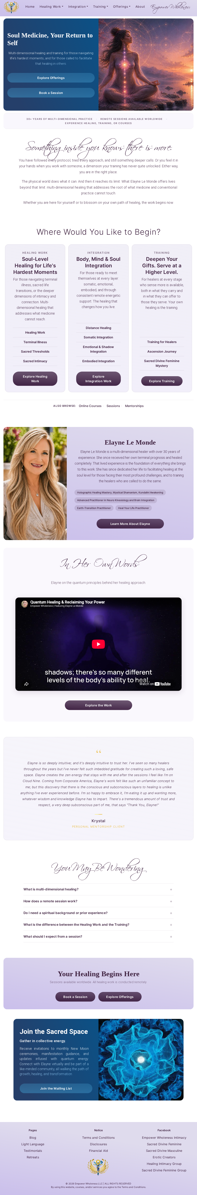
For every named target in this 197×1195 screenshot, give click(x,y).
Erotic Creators (164, 1157)
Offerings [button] (120, 6)
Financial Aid (98, 1151)
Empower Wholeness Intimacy (164, 1137)
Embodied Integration (98, 361)
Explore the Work (98, 705)
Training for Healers (162, 342)
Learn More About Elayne (130, 524)
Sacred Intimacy (35, 361)
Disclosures (98, 1144)
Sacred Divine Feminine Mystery (161, 363)
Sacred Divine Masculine (164, 1151)
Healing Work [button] (50, 6)
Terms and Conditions (98, 1137)
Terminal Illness (35, 342)
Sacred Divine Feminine (164, 1144)
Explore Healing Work (35, 379)
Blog (32, 1137)
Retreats (33, 1157)
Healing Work (35, 332)
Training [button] (99, 6)
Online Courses (90, 406)
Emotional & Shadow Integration (98, 349)
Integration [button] (77, 6)
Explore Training (162, 381)
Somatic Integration (98, 337)
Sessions (113, 406)
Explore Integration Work (98, 379)
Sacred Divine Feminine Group (164, 1170)
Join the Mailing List (56, 1088)
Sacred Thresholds (35, 351)
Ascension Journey (161, 351)
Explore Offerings (51, 78)
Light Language (32, 1144)
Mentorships (134, 406)
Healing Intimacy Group (164, 1164)
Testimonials (33, 1151)
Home (30, 6)
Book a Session (51, 93)
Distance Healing (98, 328)
